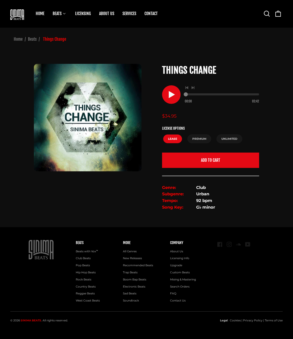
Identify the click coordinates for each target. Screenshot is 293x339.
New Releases (132, 258)
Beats (32, 39)
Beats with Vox (87, 251)
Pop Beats (83, 265)
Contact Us (178, 300)
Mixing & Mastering (183, 279)
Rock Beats (83, 279)
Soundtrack (131, 300)
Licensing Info (179, 258)
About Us (176, 251)
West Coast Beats (88, 300)
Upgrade (176, 265)
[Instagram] (229, 244)
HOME (40, 13)
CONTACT (151, 13)
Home (18, 39)
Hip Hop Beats (86, 272)
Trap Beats (130, 272)
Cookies (235, 320)
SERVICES (129, 13)
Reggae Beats (85, 293)
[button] (266, 13)
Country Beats (86, 286)
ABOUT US (106, 13)
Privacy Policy (253, 320)
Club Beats (83, 258)
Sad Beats (129, 293)
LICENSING (83, 13)
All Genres (130, 251)
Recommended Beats (138, 265)
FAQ (173, 293)
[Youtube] (247, 244)
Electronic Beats (134, 286)
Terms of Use (274, 320)
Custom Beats (180, 272)
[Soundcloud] (238, 244)
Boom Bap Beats (134, 279)
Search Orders (180, 286)
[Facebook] (219, 244)
